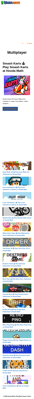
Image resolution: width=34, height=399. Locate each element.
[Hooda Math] (10, 2)
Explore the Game (10, 109)
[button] (22, 43)
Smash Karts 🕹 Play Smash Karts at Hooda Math (15, 67)
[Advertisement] (17, 23)
